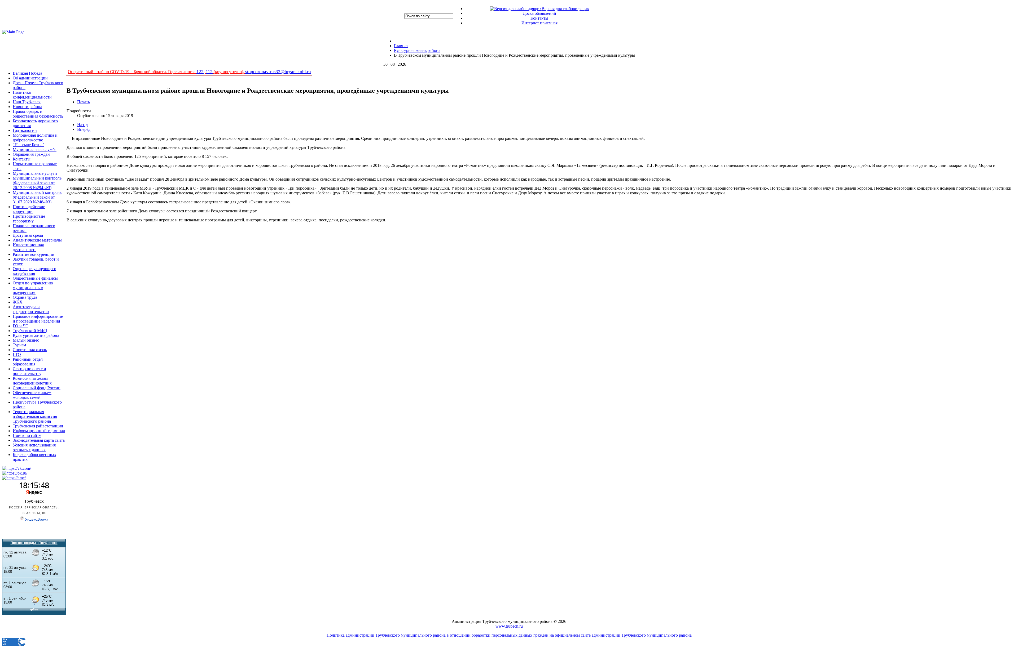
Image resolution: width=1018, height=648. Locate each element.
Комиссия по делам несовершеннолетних (32, 380)
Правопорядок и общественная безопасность (38, 113)
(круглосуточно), (229, 71)
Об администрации (30, 78)
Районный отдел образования (28, 361)
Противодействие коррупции (29, 209)
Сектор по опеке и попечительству (29, 371)
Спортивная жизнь (30, 349)
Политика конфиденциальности (32, 94)
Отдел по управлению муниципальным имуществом (33, 288)
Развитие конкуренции (33, 254)
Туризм (19, 345)
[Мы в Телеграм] (14, 478)
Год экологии (25, 130)
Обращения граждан (31, 154)
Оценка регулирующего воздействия (34, 271)
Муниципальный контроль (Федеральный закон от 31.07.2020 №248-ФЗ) (37, 197)
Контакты (539, 18)
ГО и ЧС (20, 326)
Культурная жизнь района (36, 335)
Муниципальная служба (34, 149)
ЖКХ (18, 302)
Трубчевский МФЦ (30, 330)
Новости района (27, 106)
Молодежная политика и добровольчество (35, 137)
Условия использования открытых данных (34, 447)
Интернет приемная (539, 23)
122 (200, 71)
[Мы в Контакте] (16, 468)
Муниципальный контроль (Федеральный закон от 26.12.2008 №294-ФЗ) (37, 183)
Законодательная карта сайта (39, 440)
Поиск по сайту (27, 435)
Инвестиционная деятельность (28, 247)
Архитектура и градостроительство (31, 309)
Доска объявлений (539, 13)
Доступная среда (28, 235)
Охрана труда (25, 297)
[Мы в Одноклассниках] (14, 473)
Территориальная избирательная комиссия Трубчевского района (35, 416)
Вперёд (83, 129)
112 (209, 71)
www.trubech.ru (509, 626)
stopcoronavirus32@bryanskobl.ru (278, 71)
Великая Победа (27, 73)
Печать (83, 102)
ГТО (17, 354)
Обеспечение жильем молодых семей (32, 395)
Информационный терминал (39, 430)
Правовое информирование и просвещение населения (38, 318)
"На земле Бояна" (28, 144)
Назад (82, 124)
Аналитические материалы (37, 240)
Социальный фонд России (36, 388)
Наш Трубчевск (27, 102)
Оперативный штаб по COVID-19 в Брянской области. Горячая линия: (132, 71)
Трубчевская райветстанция (38, 426)
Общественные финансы (35, 278)
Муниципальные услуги (35, 173)
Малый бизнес (26, 340)
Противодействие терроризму (29, 218)
